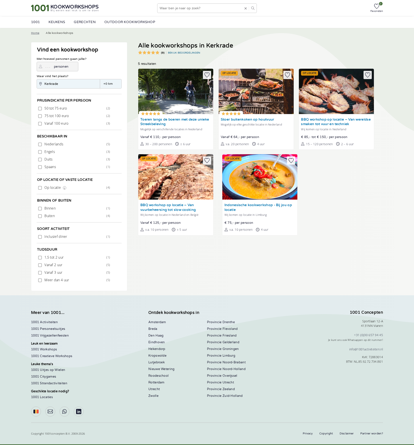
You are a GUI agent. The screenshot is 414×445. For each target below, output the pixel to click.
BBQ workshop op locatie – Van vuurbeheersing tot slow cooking (168, 207)
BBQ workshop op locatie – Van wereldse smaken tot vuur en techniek (335, 122)
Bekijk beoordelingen (184, 52)
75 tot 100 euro (77, 115)
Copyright (326, 433)
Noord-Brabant (234, 362)
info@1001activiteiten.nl (366, 349)
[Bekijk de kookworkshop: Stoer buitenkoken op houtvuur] (256, 91)
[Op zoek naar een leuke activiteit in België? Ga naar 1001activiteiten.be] (36, 411)
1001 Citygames (43, 376)
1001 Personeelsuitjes (48, 329)
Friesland (230, 335)
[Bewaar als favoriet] (207, 75)
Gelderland (231, 342)
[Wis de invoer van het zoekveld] (246, 8)
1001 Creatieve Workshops (51, 356)
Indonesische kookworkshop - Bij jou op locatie (258, 207)
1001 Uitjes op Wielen (48, 370)
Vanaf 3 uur (77, 272)
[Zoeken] (253, 8)
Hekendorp (156, 349)
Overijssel (230, 376)
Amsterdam (157, 322)
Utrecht (154, 389)
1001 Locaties (42, 397)
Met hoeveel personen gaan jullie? (61, 59)
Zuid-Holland (233, 396)
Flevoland (230, 329)
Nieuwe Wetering (161, 369)
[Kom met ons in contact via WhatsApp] (64, 411)
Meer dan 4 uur (77, 280)
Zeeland (229, 389)
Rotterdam (156, 382)
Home (35, 33)
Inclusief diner (77, 236)
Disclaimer (347, 433)
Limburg (229, 356)
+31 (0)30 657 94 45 (368, 335)
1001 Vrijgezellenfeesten (50, 335)
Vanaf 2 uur (77, 264)
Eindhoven (156, 342)
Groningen (231, 349)
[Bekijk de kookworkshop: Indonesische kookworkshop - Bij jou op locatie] (259, 177)
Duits (77, 159)
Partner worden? (371, 433)
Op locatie (77, 187)
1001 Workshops (44, 349)
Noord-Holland (234, 369)
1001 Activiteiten (44, 322)
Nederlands (77, 144)
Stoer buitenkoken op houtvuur (247, 120)
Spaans (77, 166)
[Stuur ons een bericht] (50, 411)
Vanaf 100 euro (77, 123)
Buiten (77, 215)
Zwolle (153, 396)
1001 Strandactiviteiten (49, 383)
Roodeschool (158, 376)
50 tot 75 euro (77, 108)
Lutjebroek (156, 362)
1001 (35, 22)
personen (61, 66)
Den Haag (155, 335)
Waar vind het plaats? (52, 76)
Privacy (308, 433)
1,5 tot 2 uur (77, 257)
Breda (152, 329)
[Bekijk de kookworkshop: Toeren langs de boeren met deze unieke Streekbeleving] (175, 91)
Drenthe (229, 322)
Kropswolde (157, 356)
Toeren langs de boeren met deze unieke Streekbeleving (174, 122)
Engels (77, 151)
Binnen (77, 208)
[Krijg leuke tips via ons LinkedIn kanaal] (79, 411)
